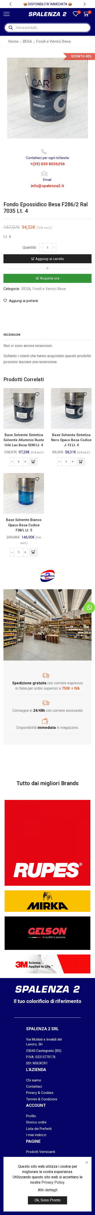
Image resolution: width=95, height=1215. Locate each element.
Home (13, 41)
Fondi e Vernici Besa (53, 41)
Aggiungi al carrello (50, 259)
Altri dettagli (47, 1190)
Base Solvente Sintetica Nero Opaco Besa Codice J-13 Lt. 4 (71, 440)
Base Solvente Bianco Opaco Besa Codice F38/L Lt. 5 (24, 525)
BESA (27, 41)
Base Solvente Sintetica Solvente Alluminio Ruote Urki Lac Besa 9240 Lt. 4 (23, 440)
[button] (10, 4)
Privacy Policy (53, 1182)
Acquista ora (49, 278)
